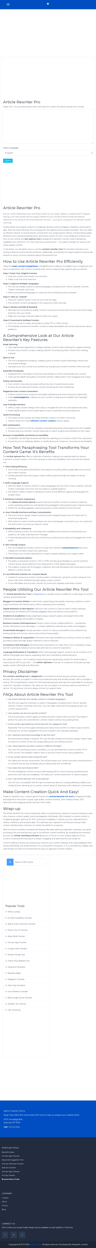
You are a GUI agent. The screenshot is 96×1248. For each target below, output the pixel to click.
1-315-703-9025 (14, 1127)
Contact (5, 1198)
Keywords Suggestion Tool (13, 1160)
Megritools (38, 594)
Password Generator (16, 967)
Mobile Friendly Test (16, 955)
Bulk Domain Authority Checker (21, 924)
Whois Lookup (14, 912)
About (4, 1202)
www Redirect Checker (18, 991)
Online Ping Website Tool (19, 961)
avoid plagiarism (21, 397)
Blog (4, 1209)
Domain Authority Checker (13, 1164)
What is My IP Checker (18, 930)
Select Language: (10, 148)
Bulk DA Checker (9, 1168)
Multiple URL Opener (17, 1004)
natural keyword (70, 548)
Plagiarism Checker (16, 979)
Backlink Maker (14, 973)
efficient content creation (43, 421)
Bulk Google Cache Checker (20, 998)
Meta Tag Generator (16, 985)
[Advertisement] (48, 29)
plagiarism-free (45, 611)
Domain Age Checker (17, 942)
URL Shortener (14, 1010)
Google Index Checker (17, 948)
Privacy (5, 1205)
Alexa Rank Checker (16, 936)
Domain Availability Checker (20, 918)
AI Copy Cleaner (8, 1175)
